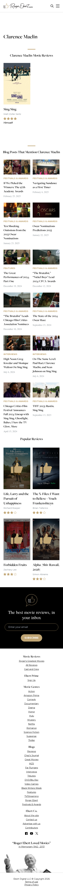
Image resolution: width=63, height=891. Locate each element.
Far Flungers (31, 767)
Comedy (31, 699)
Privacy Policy (31, 884)
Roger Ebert (31, 800)
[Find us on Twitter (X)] (36, 833)
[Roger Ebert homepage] (18, 6)
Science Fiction (31, 732)
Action (31, 691)
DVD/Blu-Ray (31, 780)
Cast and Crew (31, 669)
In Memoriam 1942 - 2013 (32, 846)
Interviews (31, 772)
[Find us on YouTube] (31, 833)
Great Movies (31, 759)
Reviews (31, 751)
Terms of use (31, 882)
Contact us (31, 819)
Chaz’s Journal (31, 755)
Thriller (31, 740)
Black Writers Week (31, 788)
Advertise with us (31, 823)
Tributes (31, 776)
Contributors (31, 827)
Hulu (31, 716)
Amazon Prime (31, 695)
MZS (31, 763)
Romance (32, 728)
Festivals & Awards (31, 804)
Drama (31, 707)
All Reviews (31, 665)
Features (31, 792)
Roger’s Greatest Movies (31, 661)
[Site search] (52, 6)
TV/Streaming (31, 796)
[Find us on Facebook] (26, 833)
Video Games (31, 784)
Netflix (31, 724)
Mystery (31, 720)
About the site (31, 815)
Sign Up (32, 680)
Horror (31, 711)
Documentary (31, 703)
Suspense (31, 736)
